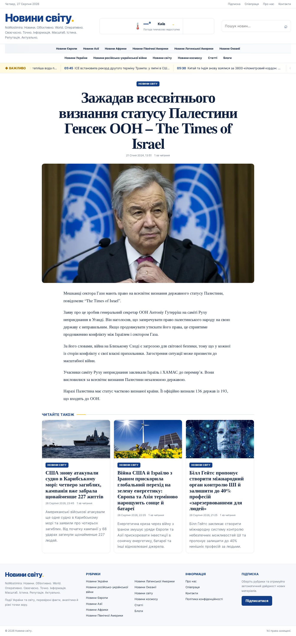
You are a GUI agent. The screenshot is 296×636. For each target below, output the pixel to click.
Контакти (284, 4)
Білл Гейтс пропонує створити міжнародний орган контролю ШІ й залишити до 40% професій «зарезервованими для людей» (216, 490)
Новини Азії (91, 48)
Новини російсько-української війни (120, 58)
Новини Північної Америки (150, 48)
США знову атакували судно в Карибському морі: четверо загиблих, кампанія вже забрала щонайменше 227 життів (74, 484)
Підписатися (257, 601)
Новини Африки (116, 48)
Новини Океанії (230, 48)
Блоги (227, 58)
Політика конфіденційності (204, 599)
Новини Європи (66, 48)
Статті (212, 58)
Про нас (268, 4)
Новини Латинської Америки (193, 48)
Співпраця (252, 4)
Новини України (76, 58)
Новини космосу (190, 58)
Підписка (234, 4)
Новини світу (39, 17)
